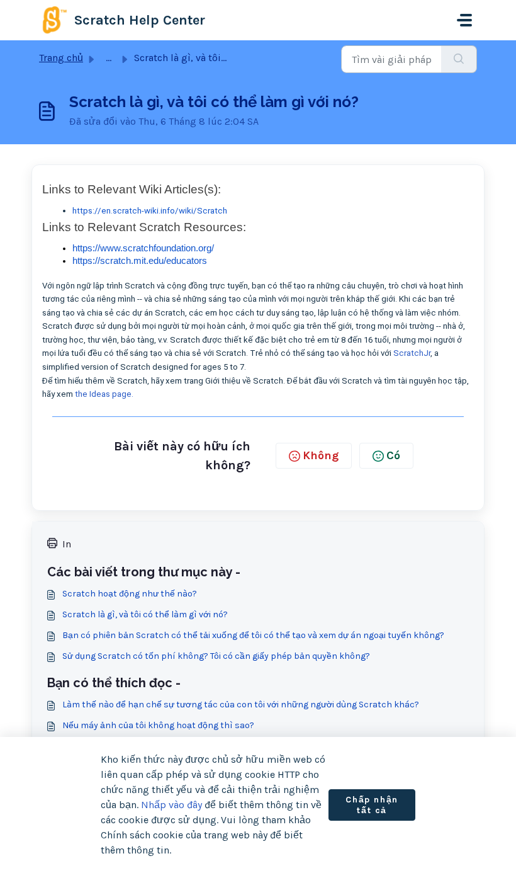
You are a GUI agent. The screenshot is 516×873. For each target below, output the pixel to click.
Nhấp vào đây (171, 805)
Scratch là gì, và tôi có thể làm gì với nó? (145, 614)
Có (393, 455)
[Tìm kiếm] (459, 59)
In (66, 544)
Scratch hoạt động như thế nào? (129, 593)
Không (321, 455)
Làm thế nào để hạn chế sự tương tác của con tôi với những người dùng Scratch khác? (240, 704)
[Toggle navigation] (464, 20)
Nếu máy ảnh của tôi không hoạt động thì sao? (158, 725)
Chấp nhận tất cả (371, 805)
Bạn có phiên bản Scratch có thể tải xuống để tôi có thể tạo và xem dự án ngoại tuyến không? (253, 635)
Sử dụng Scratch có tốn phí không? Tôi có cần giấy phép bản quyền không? (216, 656)
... (108, 58)
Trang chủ (61, 58)
